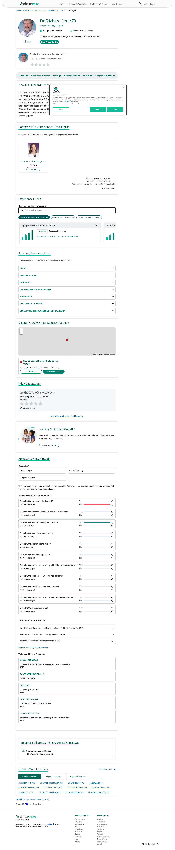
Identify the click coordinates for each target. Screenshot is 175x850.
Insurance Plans (72, 75)
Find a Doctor (22, 10)
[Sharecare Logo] (30, 3)
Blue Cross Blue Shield (31, 304)
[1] (32, 64)
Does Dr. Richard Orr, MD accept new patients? (40, 640)
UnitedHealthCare (29, 275)
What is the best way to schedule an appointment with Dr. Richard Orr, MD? (51, 628)
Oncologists (35, 10)
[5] (48, 64)
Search (140, 3)
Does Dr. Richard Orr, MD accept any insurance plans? (43, 634)
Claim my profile (49, 445)
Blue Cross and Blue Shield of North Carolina (42, 311)
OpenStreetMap (103, 354)
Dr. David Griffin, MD (100, 787)
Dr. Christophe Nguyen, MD (51, 782)
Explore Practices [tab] (77, 776)
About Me (87, 75)
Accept (115, 109)
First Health (26, 296)
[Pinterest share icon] (157, 844)
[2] (36, 64)
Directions (32, 371)
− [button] (21, 333)
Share (29, 41)
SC (43, 10)
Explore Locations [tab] (53, 776)
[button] (50, 495)
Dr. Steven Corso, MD (53, 787)
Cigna (22, 268)
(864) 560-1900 (54, 371)
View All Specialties (107, 769)
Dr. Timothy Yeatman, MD (49, 792)
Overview (23, 75)
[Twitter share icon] (153, 844)
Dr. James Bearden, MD (77, 787)
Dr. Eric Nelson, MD (76, 782)
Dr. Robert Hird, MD (26, 782)
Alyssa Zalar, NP (96, 782)
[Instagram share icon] (146, 844)
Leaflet (94, 354)
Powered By (20, 804)
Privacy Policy (66, 101)
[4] (44, 64)
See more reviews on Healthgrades (67, 416)
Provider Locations (40, 75)
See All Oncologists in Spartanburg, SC (32, 799)
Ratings (57, 75)
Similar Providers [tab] (29, 776)
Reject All (98, 109)
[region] (88, 100)
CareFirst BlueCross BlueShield (35, 289)
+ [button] (21, 330)
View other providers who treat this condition (58, 236)
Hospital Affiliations (105, 75)
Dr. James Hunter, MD (74, 792)
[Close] (123, 87)
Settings (61, 109)
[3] (40, 64)
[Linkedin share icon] (150, 844)
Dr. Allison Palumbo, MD (98, 792)
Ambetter (24, 282)
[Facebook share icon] (142, 844)
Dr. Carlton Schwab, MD (28, 787)
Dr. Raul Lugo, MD (26, 792)
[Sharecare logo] (42, 816)
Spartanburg (53, 10)
